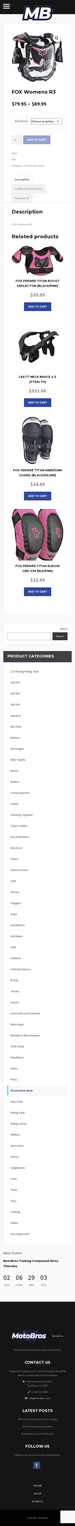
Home (37, 1485)
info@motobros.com (39, 1398)
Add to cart (36, 139)
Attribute (21, 121)
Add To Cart (37, 306)
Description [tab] (22, 179)
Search (64, 628)
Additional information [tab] (28, 189)
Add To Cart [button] (37, 496)
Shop (37, 1493)
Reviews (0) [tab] (22, 198)
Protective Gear (35, 165)
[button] (56, 38)
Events (37, 1501)
